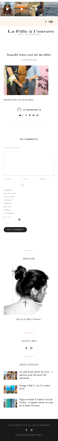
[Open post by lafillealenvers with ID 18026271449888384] (22, 9)
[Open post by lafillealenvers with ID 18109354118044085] (7, 9)
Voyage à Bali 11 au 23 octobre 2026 (34, 387)
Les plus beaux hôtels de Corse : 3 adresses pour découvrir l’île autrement (35, 375)
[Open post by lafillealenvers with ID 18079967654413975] (36, 9)
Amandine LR (33, 110)
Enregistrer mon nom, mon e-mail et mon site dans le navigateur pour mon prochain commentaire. (10, 202)
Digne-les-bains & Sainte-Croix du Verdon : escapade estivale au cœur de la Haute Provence (36, 403)
